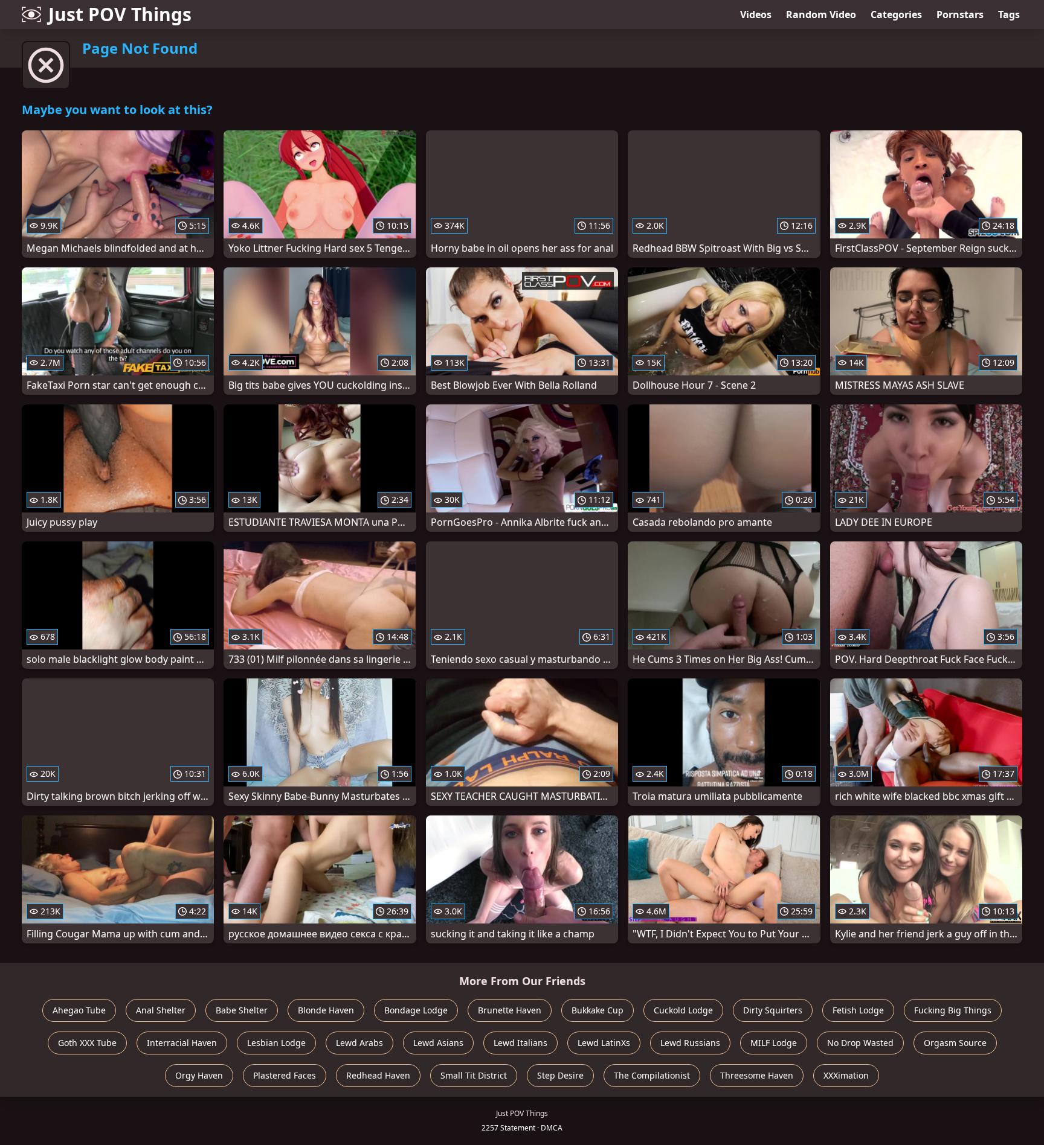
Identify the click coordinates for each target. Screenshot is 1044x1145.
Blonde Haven (326, 1010)
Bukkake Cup (598, 1010)
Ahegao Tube (79, 1010)
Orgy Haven (199, 1075)
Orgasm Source (955, 1042)
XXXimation (846, 1075)
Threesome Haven (756, 1075)
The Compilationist (652, 1075)
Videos (756, 14)
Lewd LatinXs (604, 1042)
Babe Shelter (242, 1010)
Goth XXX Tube (87, 1042)
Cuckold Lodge (683, 1010)
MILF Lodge (773, 1042)
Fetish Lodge (858, 1010)
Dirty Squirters (772, 1010)
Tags (1009, 14)
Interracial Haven (182, 1042)
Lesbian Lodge (276, 1042)
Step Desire (560, 1075)
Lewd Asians (438, 1042)
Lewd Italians (520, 1042)
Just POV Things (120, 14)
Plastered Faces (284, 1075)
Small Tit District (473, 1075)
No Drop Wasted (860, 1042)
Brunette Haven (509, 1010)
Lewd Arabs (359, 1042)
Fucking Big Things (952, 1010)
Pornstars (960, 14)
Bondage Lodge (416, 1010)
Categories (896, 14)
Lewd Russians (690, 1042)
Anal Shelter (160, 1010)
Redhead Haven (378, 1075)
